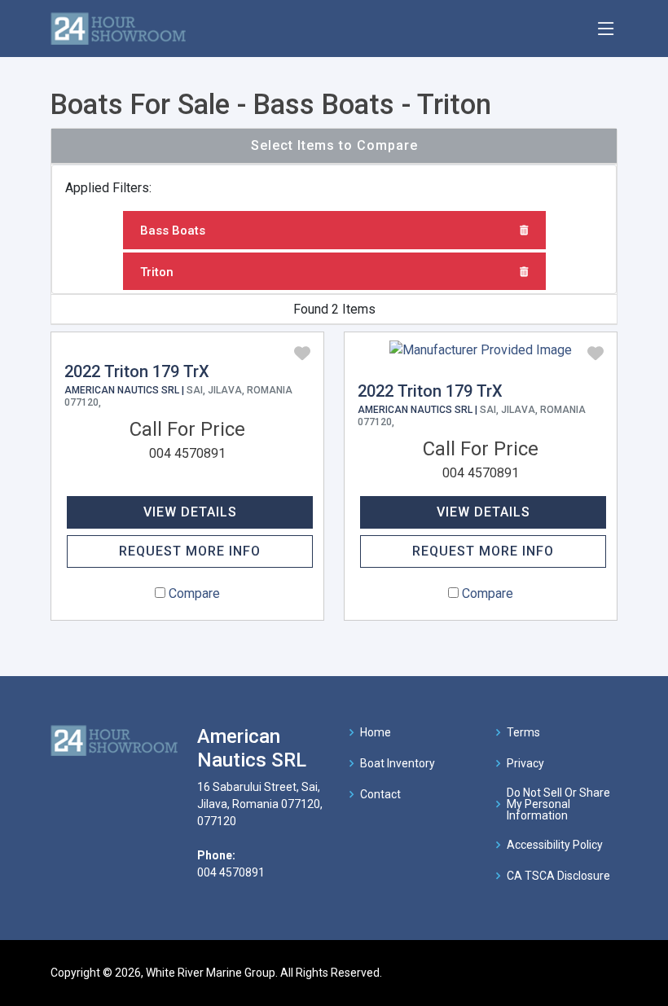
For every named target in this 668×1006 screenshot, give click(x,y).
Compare (194, 593)
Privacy (525, 763)
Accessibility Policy (555, 844)
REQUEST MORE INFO (190, 551)
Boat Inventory (397, 763)
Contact (380, 794)
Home (375, 732)
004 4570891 (187, 453)
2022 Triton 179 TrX (136, 371)
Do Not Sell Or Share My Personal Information (558, 804)
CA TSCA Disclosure (558, 875)
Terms (523, 732)
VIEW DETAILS (190, 512)
